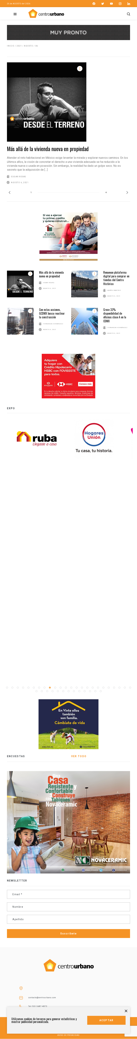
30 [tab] (63, 691)
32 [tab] (74, 691)
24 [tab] (130, 687)
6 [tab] (33, 687)
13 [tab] (71, 687)
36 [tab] (95, 691)
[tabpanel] (97, 438)
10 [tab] (55, 687)
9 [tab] (50, 687)
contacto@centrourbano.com (42, 998)
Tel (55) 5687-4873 (37, 1006)
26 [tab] (42, 691)
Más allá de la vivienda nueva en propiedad (48, 149)
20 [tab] (108, 687)
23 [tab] (124, 687)
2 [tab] (12, 687)
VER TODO (79, 756)
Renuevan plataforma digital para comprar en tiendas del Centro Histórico (116, 278)
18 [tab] (98, 687)
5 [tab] (28, 687)
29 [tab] (58, 691)
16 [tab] (87, 687)
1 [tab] (7, 687)
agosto (28, 46)
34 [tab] (84, 691)
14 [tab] (76, 687)
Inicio (10, 46)
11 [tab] (60, 687)
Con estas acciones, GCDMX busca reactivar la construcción (52, 313)
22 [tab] (119, 687)
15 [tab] (82, 687)
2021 (19, 46)
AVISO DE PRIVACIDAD (68, 1035)
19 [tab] (103, 687)
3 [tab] (17, 687)
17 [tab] (92, 687)
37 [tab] (100, 691)
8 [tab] (44, 687)
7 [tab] (39, 687)
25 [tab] (36, 691)
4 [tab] (23, 687)
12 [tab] (66, 687)
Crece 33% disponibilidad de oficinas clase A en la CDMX (114, 315)
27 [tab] (47, 691)
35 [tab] (90, 691)
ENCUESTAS (16, 756)
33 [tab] (79, 691)
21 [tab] (114, 687)
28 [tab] (52, 691)
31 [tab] (68, 691)
